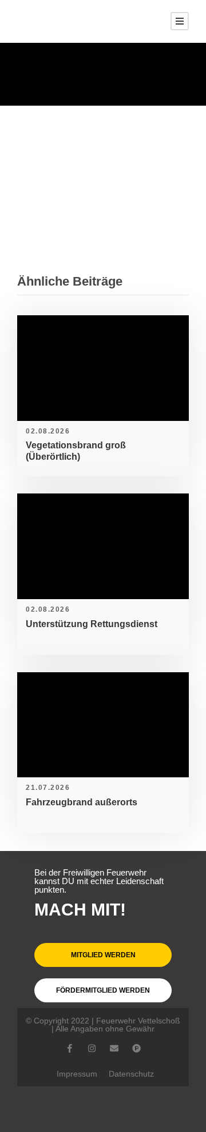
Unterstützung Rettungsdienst (91, 624)
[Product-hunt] (136, 1048)
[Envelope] (114, 1048)
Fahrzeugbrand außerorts (81, 802)
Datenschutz (131, 1073)
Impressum (77, 1073)
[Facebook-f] (69, 1048)
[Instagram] (92, 1048)
